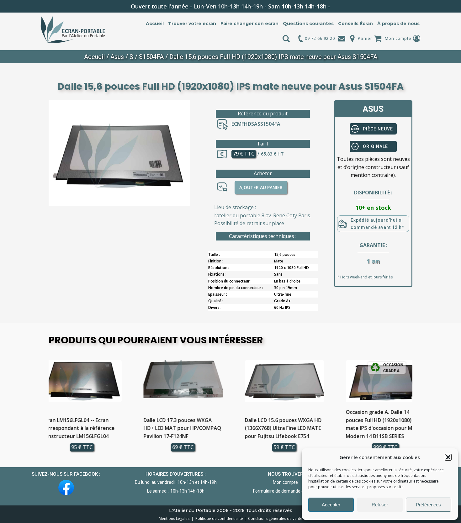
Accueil (155, 23)
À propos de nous (398, 23)
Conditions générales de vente (274, 518)
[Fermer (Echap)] (454, 7)
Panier (365, 38)
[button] (448, 457)
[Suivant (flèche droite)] (450, 261)
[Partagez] (440, 7)
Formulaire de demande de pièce (285, 491)
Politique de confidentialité (218, 518)
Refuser (380, 504)
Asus (117, 57)
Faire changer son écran (249, 23)
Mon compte (398, 38)
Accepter (331, 504)
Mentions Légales (174, 518)
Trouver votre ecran (192, 23)
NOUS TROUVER (285, 474)
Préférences (428, 504)
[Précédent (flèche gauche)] (11, 261)
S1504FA (151, 57)
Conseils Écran (355, 23)
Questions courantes (308, 23)
